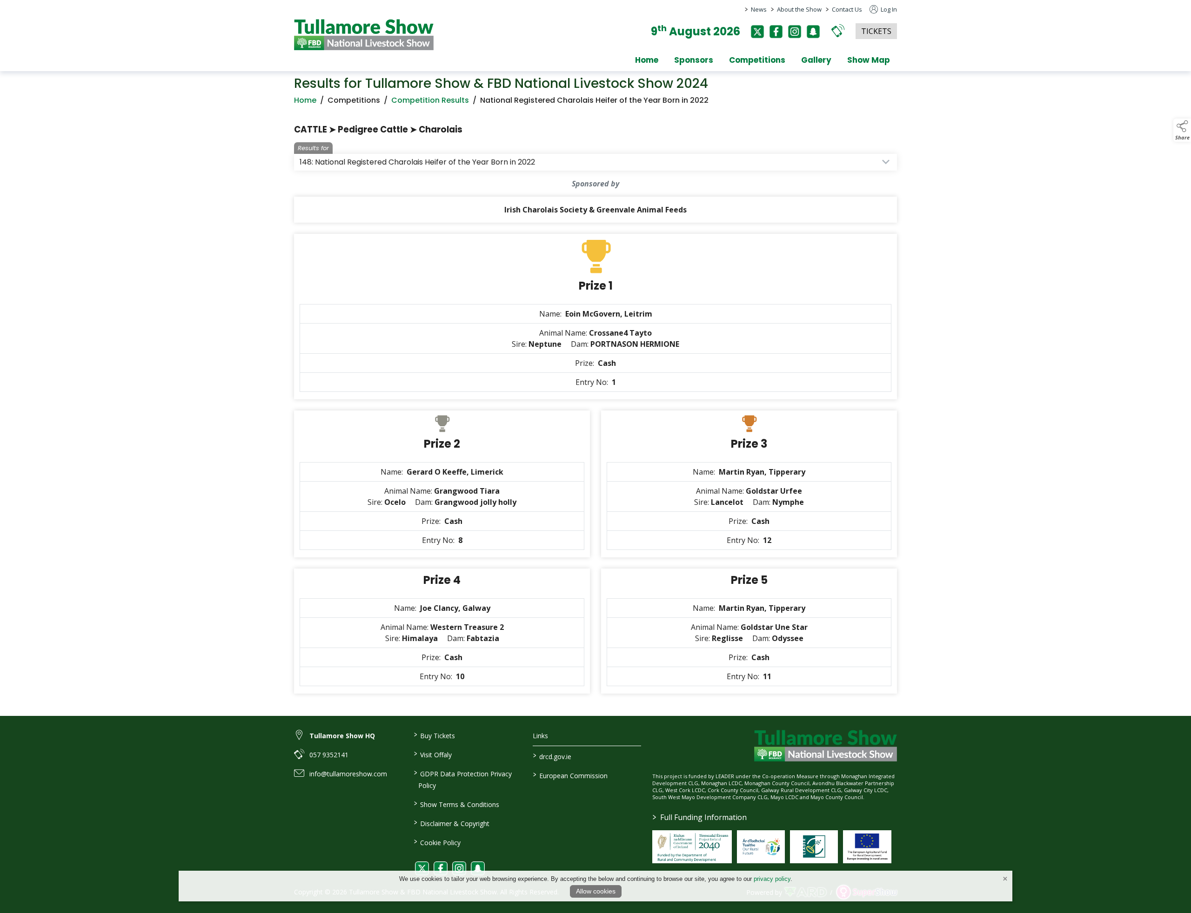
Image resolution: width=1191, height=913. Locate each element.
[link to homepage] (364, 34)
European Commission (570, 775)
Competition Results (430, 100)
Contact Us (847, 9)
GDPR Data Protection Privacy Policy (462, 779)
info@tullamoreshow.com (348, 773)
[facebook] (776, 32)
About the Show (799, 9)
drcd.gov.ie (552, 756)
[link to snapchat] (478, 868)
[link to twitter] (422, 868)
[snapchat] (813, 32)
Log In (888, 9)
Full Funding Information (700, 817)
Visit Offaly (432, 754)
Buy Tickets (434, 735)
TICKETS (876, 31)
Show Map (868, 60)
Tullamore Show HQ (342, 735)
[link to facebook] (441, 868)
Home (646, 60)
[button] (837, 30)
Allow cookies (596, 891)
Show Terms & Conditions (456, 804)
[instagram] (795, 32)
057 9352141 (328, 754)
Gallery (816, 60)
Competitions (757, 60)
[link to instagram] (459, 868)
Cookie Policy (437, 842)
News (759, 9)
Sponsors (693, 60)
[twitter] (757, 32)
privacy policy (772, 878)
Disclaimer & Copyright (451, 823)
